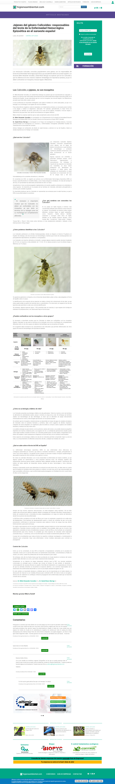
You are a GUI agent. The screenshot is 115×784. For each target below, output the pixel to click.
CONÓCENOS (50, 774)
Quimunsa (24, 745)
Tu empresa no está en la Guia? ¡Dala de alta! (57, 762)
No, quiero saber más (96, 781)
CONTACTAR (77, 774)
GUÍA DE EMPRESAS (64, 774)
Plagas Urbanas (33, 2)
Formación (86, 2)
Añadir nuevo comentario (20, 613)
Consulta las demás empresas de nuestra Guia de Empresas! (57, 758)
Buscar (84, 7)
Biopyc (52, 744)
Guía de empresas (96, 2)
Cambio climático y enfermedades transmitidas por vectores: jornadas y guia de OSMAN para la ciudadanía (93, 731)
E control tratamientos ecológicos (84, 744)
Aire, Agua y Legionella (46, 2)
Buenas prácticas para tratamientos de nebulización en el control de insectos (63, 730)
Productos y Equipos (20, 2)
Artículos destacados (74, 2)
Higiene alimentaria (60, 2)
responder (45, 638)
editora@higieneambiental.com (55, 664)
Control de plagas (32, 36)
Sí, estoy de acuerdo (81, 781)
